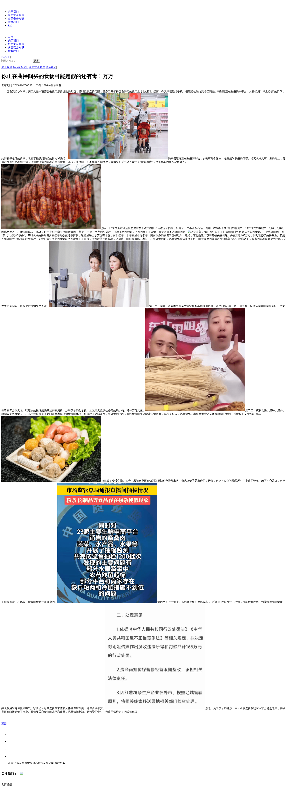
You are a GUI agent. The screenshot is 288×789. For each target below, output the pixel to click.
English (5, 57)
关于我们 (13, 11)
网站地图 (14, 766)
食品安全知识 (16, 18)
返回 (4, 723)
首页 (10, 37)
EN (10, 25)
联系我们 (13, 22)
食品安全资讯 (16, 15)
